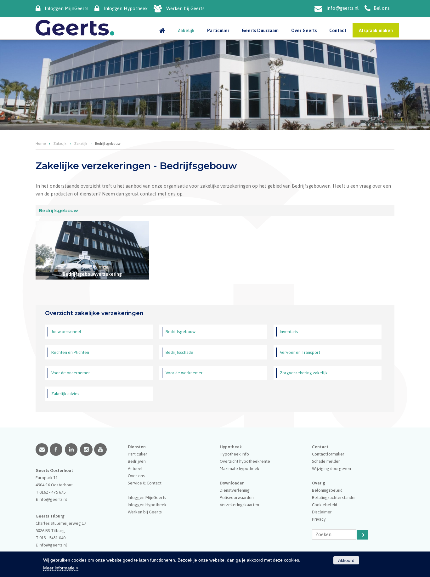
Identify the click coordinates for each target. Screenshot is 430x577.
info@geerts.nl (342, 8)
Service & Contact (144, 482)
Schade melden (326, 461)
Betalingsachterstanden (334, 497)
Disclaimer (322, 511)
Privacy (319, 519)
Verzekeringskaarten (239, 504)
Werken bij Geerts (185, 8)
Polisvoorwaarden (237, 497)
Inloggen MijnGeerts (66, 8)
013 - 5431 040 (52, 537)
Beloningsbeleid (327, 490)
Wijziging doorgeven (331, 468)
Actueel (135, 468)
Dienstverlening (235, 490)
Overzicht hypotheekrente (245, 461)
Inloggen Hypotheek (126, 8)
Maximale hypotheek (239, 468)
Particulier (137, 453)
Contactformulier (328, 453)
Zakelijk (60, 143)
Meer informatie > (60, 568)
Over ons (136, 475)
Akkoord (346, 560)
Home (41, 143)
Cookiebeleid (324, 504)
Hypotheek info (234, 453)
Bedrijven (137, 461)
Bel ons (382, 8)
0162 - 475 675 (52, 492)
